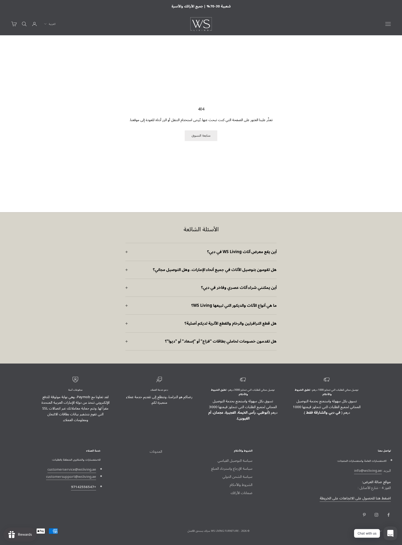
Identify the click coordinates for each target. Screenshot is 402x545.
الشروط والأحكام (241, 485)
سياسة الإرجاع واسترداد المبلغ (231, 468)
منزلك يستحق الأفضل (199, 531)
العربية (52, 24)
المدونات (156, 451)
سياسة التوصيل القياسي (235, 460)
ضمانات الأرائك (241, 493)
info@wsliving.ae (368, 470)
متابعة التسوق (201, 135)
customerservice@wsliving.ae (71, 469)
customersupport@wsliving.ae (71, 476)
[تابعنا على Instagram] (376, 514)
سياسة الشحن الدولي (237, 476)
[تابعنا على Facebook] (388, 514)
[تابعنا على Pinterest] (364, 514)
